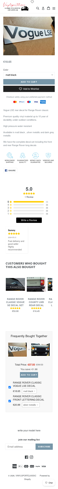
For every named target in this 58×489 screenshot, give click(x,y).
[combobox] (29, 391)
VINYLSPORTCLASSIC (26, 475)
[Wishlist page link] (32, 1)
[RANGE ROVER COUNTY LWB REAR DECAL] (36, 284)
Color (5, 69)
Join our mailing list (29, 439)
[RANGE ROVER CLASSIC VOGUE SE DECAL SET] (15, 284)
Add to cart (29, 374)
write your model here (29, 430)
